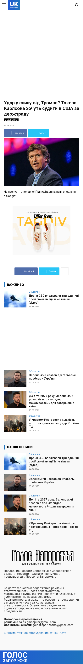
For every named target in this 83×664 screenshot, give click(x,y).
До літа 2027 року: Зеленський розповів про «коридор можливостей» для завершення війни (51, 401)
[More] (54, 133)
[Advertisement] (41, 53)
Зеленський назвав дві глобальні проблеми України (52, 376)
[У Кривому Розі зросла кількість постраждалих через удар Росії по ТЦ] (15, 423)
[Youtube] (68, 5)
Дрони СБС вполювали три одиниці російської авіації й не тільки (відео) (54, 299)
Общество (11, 119)
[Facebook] (51, 5)
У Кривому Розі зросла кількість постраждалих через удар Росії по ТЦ (54, 423)
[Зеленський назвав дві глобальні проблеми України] (15, 378)
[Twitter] (62, 5)
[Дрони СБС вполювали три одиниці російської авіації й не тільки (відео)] (15, 299)
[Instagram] (57, 5)
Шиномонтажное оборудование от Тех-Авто (35, 633)
